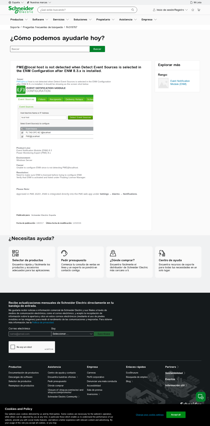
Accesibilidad (94, 385)
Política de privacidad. (43, 322)
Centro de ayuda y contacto (62, 372)
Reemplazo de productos (21, 385)
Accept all (176, 415)
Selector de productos (20, 381)
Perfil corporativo (95, 377)
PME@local (22, 81)
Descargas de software (20, 377)
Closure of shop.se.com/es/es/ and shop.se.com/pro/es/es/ (65, 391)
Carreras (91, 372)
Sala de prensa (94, 390)
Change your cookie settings (150, 415)
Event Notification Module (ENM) (180, 83)
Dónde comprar (56, 385)
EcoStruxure (132, 372)
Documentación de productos (24, 372)
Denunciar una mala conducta (102, 381)
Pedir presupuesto (57, 381)
